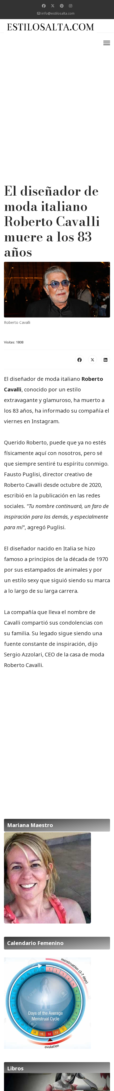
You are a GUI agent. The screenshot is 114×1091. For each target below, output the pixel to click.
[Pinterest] (62, 5)
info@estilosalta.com (57, 13)
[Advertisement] (57, 95)
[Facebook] (44, 5)
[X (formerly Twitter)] (92, 359)
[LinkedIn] (105, 359)
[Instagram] (70, 5)
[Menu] (106, 43)
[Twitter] (53, 5)
